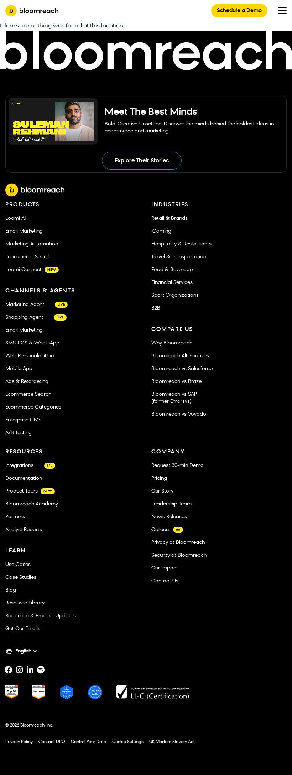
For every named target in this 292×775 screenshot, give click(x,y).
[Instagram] (19, 670)
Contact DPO (51, 742)
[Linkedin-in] (30, 670)
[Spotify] (40, 670)
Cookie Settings (128, 742)
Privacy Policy (19, 742)
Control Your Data (88, 742)
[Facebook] (8, 670)
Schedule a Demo (239, 11)
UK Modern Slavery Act (172, 742)
